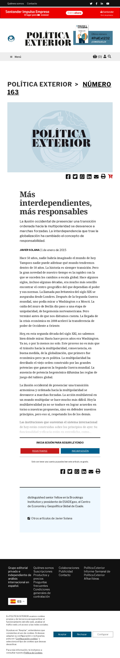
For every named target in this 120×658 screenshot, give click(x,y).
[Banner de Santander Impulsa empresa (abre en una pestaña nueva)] (60, 12)
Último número (99, 34)
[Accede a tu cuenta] (104, 56)
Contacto (32, 3)
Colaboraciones (69, 567)
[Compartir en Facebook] (68, 177)
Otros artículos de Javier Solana (51, 518)
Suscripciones (42, 571)
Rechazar (82, 634)
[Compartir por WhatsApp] (82, 177)
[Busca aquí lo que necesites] (109, 56)
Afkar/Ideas (91, 578)
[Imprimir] (103, 177)
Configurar (102, 634)
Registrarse (39, 451)
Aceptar (62, 634)
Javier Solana (30, 250)
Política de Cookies (33, 652)
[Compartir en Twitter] (75, 177)
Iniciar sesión (80, 451)
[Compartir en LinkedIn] (89, 177)
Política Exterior (94, 567)
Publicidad (66, 571)
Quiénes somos (15, 3)
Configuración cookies (27, 638)
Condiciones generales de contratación (42, 593)
